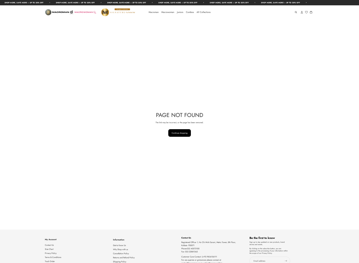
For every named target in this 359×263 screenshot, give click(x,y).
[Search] (296, 12)
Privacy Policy (51, 253)
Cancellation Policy (121, 253)
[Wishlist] (306, 12)
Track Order (50, 261)
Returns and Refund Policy (124, 257)
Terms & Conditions (53, 257)
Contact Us (49, 245)
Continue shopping (179, 133)
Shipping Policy (119, 261)
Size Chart (49, 249)
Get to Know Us (119, 245)
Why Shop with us (120, 249)
